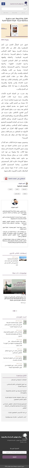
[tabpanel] (14, 291)
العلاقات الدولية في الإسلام (19, 380)
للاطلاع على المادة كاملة (6, 178)
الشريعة (24, 189)
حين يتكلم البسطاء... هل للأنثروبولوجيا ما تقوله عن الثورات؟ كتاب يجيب (12, 343)
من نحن (23, 12)
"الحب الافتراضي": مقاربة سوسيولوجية (16, 417)
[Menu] (3, 3)
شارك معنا (5, 12)
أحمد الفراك (21, 183)
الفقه (17, 189)
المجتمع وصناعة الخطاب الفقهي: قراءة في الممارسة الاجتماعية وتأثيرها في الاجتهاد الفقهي (15, 406)
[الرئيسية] (17, 3)
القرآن (10, 189)
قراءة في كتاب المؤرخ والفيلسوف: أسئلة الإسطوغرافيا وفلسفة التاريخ (12, 334)
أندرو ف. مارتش (18, 293)
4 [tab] (12, 311)
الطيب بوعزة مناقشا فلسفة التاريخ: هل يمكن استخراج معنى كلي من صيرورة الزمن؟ (13, 324)
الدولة (25, 193)
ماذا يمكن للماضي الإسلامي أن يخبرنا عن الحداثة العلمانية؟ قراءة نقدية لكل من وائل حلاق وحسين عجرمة (15, 298)
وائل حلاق (17, 193)
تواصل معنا (14, 12)
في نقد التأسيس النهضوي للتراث (17, 412)
